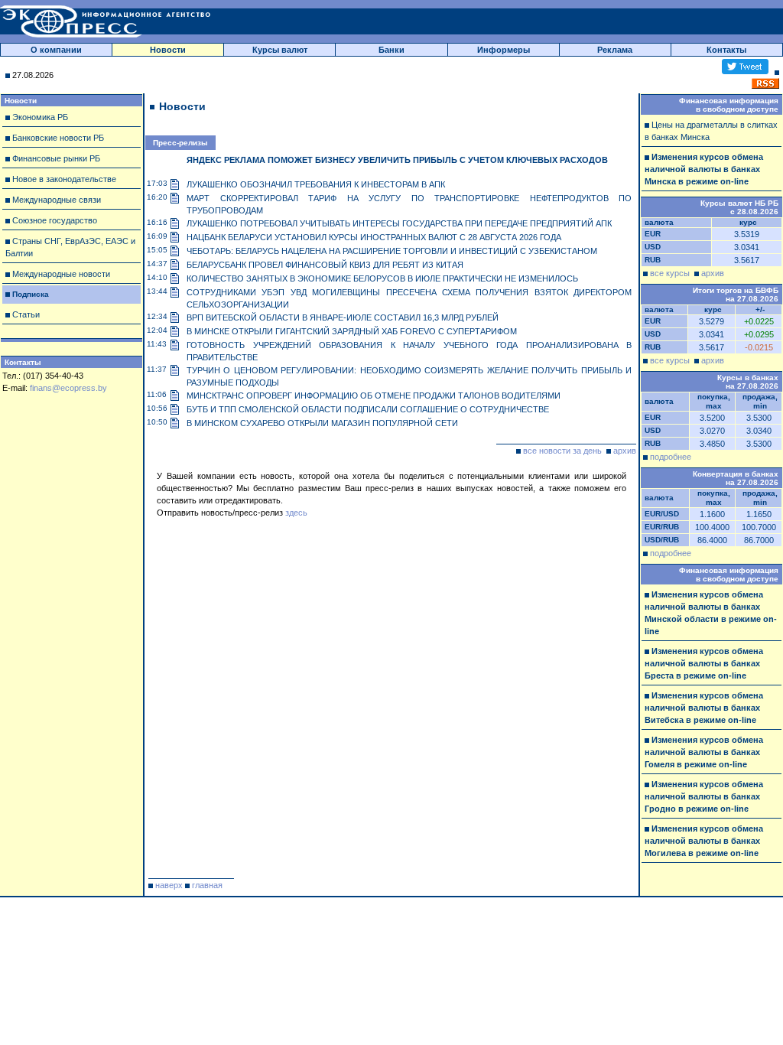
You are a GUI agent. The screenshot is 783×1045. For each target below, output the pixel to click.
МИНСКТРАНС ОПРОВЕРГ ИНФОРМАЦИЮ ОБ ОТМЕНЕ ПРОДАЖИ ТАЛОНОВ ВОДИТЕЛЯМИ (373, 395)
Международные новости (61, 273)
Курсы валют (279, 49)
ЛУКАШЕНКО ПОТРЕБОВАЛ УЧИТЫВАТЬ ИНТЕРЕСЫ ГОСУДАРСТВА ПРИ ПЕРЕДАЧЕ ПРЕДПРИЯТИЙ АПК (399, 223)
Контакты (726, 49)
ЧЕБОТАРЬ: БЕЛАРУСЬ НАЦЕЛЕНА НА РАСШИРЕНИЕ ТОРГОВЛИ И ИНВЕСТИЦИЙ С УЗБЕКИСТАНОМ (392, 251)
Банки (391, 49)
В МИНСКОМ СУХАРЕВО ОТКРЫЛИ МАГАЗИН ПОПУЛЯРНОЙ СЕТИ (322, 423)
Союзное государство (54, 220)
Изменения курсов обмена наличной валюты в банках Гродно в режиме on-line (704, 796)
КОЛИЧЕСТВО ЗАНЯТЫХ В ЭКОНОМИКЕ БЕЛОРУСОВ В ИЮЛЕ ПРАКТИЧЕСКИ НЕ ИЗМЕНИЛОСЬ (382, 278)
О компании (56, 49)
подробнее (670, 456)
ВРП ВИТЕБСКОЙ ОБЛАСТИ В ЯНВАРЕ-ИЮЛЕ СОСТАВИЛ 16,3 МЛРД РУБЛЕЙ (343, 317)
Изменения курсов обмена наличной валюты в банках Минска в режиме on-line (704, 169)
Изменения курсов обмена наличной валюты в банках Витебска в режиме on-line (704, 707)
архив (624, 450)
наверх (169, 885)
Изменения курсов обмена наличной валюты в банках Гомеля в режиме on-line (704, 752)
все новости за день (562, 450)
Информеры (503, 49)
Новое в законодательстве (64, 179)
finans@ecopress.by (68, 387)
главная (207, 885)
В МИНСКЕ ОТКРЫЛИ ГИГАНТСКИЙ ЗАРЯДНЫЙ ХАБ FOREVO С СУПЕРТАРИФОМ (352, 331)
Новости (168, 49)
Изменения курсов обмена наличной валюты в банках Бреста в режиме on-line (704, 663)
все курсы (670, 273)
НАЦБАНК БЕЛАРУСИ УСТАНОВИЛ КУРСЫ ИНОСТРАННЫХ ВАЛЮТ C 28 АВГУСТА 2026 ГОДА (374, 237)
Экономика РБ (40, 117)
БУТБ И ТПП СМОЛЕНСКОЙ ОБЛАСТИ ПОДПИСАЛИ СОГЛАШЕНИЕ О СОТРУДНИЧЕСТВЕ (368, 409)
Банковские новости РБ (58, 137)
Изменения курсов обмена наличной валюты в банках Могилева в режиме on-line (704, 841)
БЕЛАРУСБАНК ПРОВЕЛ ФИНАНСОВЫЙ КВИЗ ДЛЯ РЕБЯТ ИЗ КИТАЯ (325, 264)
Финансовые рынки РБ (56, 158)
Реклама (614, 49)
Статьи (26, 314)
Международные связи (56, 199)
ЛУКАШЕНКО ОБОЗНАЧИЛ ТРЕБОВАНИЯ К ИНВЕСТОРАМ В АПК (316, 184)
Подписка (30, 294)
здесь (296, 512)
